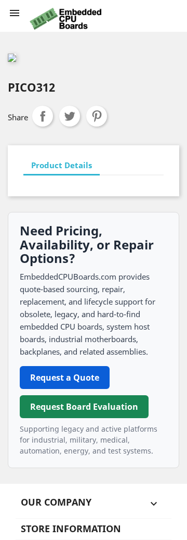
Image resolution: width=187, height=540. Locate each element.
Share (42, 116)
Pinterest (96, 116)
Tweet (69, 116)
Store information (71, 528)
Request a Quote (64, 377)
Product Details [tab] (61, 165)
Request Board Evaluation (84, 406)
